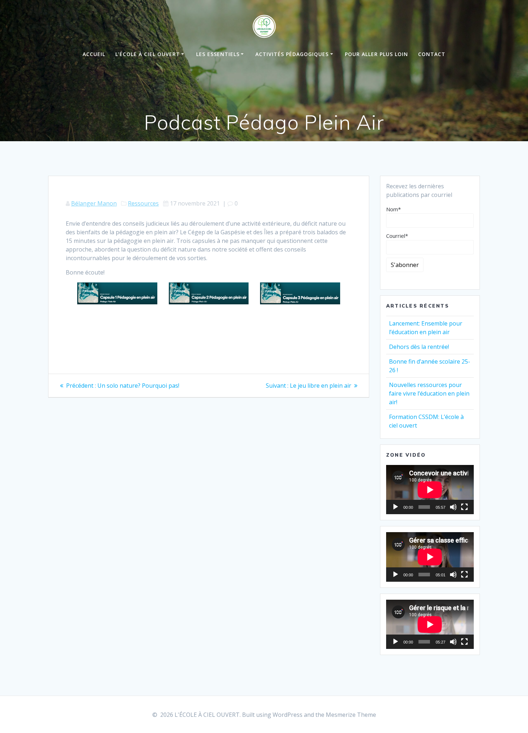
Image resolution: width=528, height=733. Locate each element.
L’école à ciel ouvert (147, 54)
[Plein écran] (464, 507)
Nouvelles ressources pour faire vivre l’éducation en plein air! (429, 393)
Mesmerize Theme (351, 715)
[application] (430, 489)
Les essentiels (218, 54)
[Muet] (453, 507)
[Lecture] (395, 507)
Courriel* (397, 235)
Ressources (143, 203)
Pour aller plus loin (376, 54)
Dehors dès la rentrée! (419, 347)
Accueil (94, 54)
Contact (431, 54)
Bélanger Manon (94, 203)
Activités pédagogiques (292, 54)
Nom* (393, 209)
